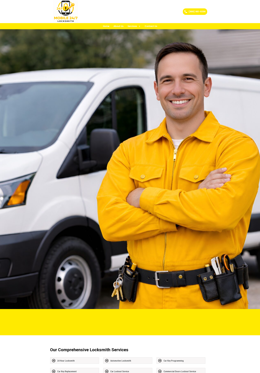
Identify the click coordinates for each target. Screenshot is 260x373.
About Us (118, 26)
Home (106, 26)
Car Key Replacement (67, 371)
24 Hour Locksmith (66, 360)
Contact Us (151, 26)
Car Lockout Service (119, 371)
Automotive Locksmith (120, 360)
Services (132, 26)
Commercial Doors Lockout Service (180, 371)
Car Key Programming (174, 360)
